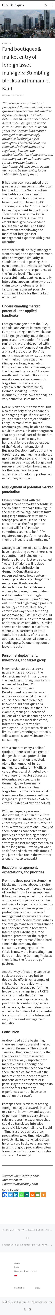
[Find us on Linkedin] (30, 1309)
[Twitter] (10, 1194)
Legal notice (19, 1288)
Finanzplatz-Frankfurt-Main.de (26, 1271)
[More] (43, 1194)
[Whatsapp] (21, 1194)
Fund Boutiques (20, 1302)
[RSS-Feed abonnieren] (25, 1309)
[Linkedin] (15, 1194)
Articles (17, 1263)
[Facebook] (4, 1194)
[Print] (32, 1194)
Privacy (37, 1288)
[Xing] (26, 1194)
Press (16, 1267)
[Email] (37, 1194)
